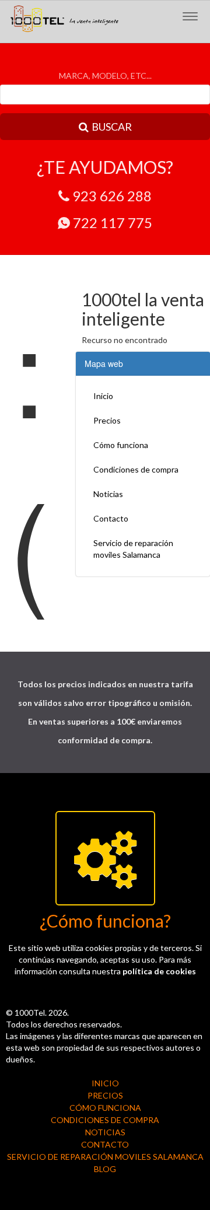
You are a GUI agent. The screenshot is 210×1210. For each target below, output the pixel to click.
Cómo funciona (120, 445)
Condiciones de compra (135, 469)
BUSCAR (112, 126)
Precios (107, 420)
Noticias (108, 494)
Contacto (110, 518)
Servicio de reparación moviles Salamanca (133, 548)
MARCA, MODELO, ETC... (105, 76)
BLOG (105, 1169)
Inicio (103, 396)
